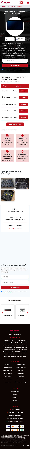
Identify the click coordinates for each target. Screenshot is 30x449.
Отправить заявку (15, 65)
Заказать (23, 90)
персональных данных (14, 70)
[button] (3, 312)
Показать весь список (15, 124)
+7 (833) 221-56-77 (15, 228)
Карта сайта (26, 445)
